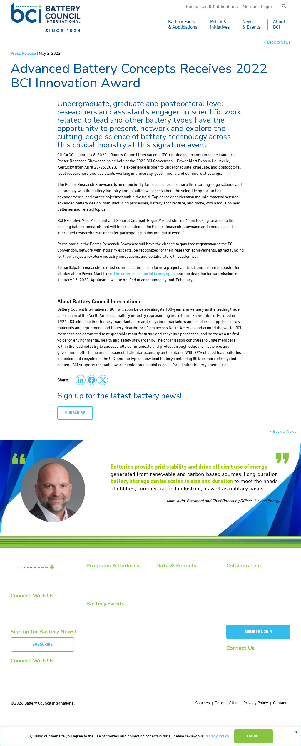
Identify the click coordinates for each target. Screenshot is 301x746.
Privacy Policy (217, 736)
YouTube (22, 609)
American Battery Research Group (254, 595)
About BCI (279, 25)
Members (234, 573)
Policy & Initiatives (220, 25)
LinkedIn (21, 603)
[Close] (295, 732)
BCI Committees (239, 588)
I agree (254, 736)
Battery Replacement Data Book (182, 573)
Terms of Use (226, 703)
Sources (202, 703)
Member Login (257, 6)
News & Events (251, 25)
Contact (279, 703)
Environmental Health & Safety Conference (111, 628)
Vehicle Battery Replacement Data (184, 609)
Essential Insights (100, 588)
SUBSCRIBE (75, 413)
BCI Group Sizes (169, 580)
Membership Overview (244, 580)
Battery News (97, 573)
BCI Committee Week (103, 611)
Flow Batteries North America (111, 638)
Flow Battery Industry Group (249, 614)
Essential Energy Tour (104, 580)
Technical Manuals (171, 602)
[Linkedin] (81, 380)
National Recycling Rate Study (181, 588)
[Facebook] (92, 380)
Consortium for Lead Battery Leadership (249, 604)
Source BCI (165, 595)
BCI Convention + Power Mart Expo (114, 618)
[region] (150, 736)
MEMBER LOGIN (258, 632)
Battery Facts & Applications (183, 25)
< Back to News (277, 42)
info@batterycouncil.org (246, 656)
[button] (284, 6)
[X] (103, 380)
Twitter (20, 615)
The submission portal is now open (144, 274)
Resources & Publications (212, 6)
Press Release (23, 53)
